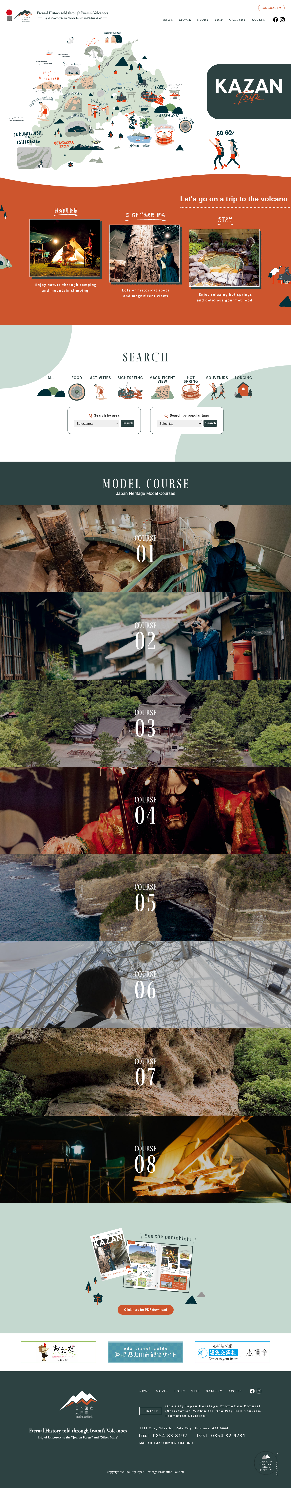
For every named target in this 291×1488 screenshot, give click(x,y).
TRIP (219, 19)
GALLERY (237, 19)
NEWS (168, 19)
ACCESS (258, 19)
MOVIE (185, 19)
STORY (203, 19)
